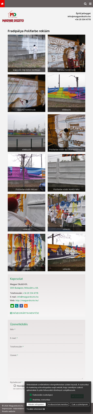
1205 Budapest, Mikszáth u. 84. (24, 288)
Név (12, 329)
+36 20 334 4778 (83, 19)
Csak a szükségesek (80, 404)
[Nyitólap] (2, 3)
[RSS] (26, 306)
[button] (90, 3)
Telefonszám (17, 346)
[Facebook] (21, 306)
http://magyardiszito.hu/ (27, 300)
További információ (35, 409)
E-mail (14, 338)
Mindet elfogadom (36, 404)
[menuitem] (2, 3)
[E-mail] (12, 306)
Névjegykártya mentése (25, 313)
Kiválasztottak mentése (58, 404)
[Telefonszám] (17, 306)
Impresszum (7, 408)
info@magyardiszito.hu (79, 16)
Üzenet (14, 355)
